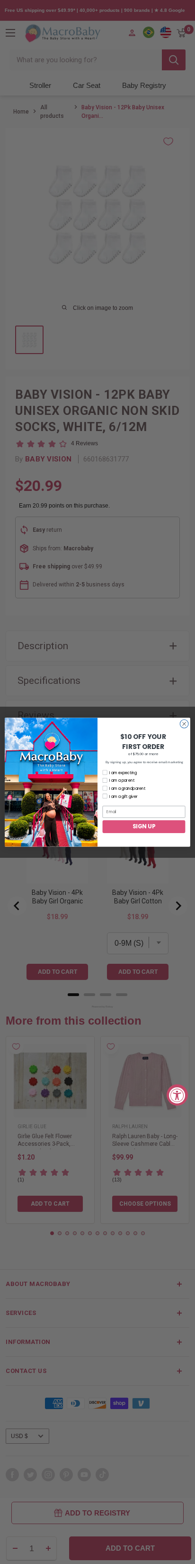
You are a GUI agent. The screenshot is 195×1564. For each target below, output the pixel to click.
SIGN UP (144, 826)
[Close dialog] (184, 724)
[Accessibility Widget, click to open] (177, 1094)
